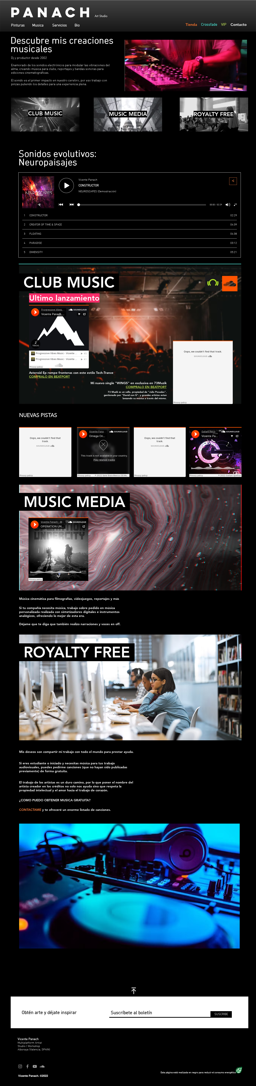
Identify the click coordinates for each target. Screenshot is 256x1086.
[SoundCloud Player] (59, 336)
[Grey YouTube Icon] (34, 1066)
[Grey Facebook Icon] (27, 1066)
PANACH (52, 12)
